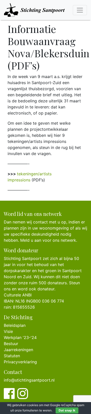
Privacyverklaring (20, 361)
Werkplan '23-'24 (20, 337)
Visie (8, 331)
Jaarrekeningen (18, 349)
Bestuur (11, 343)
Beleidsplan (15, 325)
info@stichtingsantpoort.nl (29, 380)
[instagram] (22, 396)
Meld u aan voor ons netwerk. (48, 240)
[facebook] (9, 396)
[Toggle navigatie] (80, 10)
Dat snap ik (67, 410)
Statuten (12, 355)
